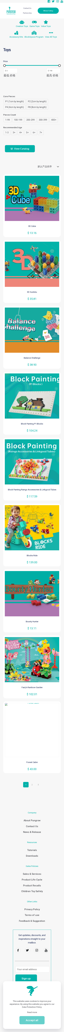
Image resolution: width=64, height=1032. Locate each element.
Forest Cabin (32, 762)
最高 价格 (52, 75)
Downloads (32, 855)
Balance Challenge (32, 358)
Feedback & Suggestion (32, 921)
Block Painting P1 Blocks (32, 424)
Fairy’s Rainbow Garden (32, 687)
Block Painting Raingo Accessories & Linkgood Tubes (32, 489)
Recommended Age (12, 127)
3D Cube (32, 226)
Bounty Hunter (32, 621)
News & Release (32, 832)
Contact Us (32, 826)
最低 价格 (9, 75)
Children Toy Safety (32, 891)
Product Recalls (32, 885)
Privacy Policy (32, 909)
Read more (32, 1012)
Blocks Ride (32, 555)
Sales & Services (32, 874)
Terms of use (32, 915)
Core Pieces (9, 96)
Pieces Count (9, 115)
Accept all (32, 1020)
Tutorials (32, 850)
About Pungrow (32, 820)
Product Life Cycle (32, 879)
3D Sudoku (32, 292)
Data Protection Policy (31, 1007)
